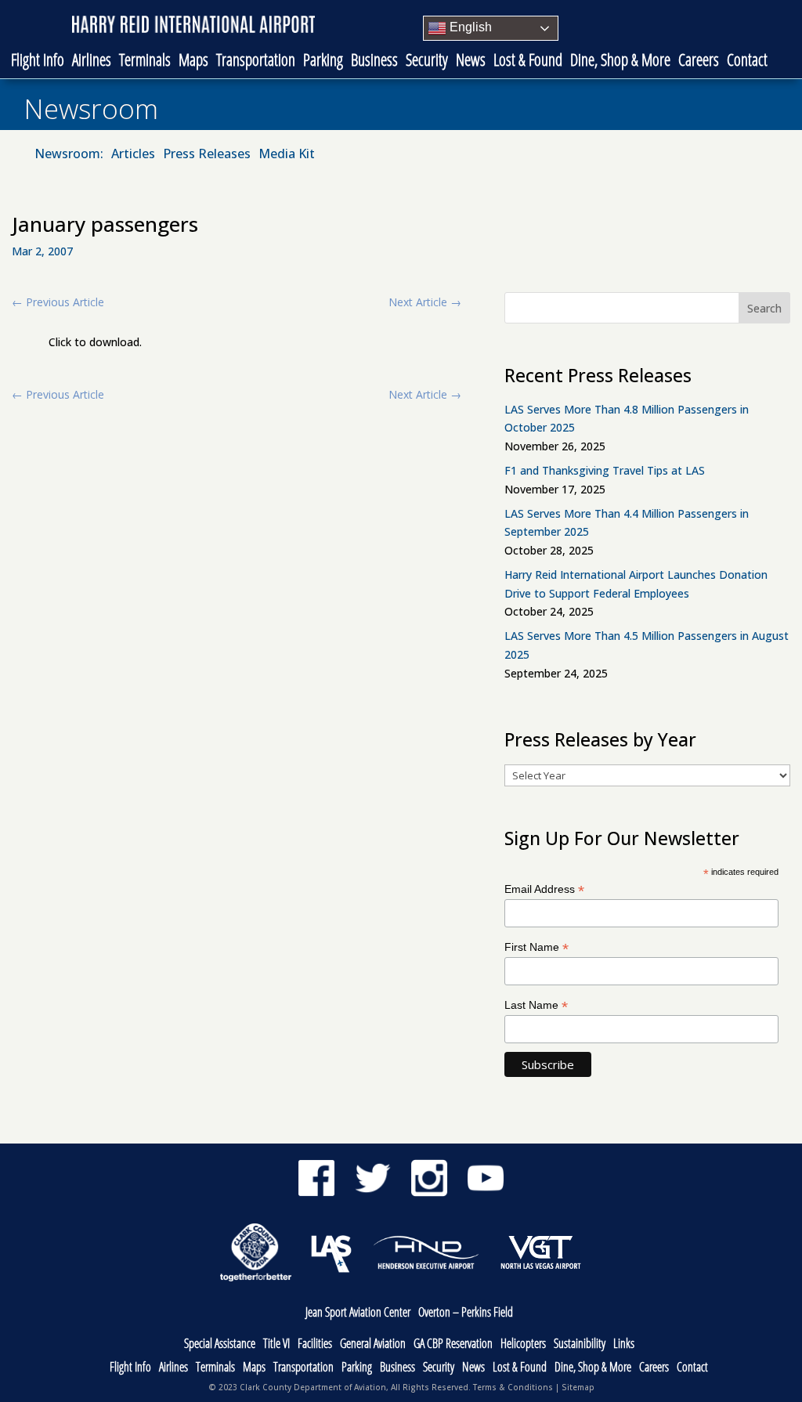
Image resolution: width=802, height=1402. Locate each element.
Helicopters (523, 1344)
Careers (698, 62)
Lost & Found (527, 62)
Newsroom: (68, 155)
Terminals (145, 62)
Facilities (315, 1344)
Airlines (91, 62)
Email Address (544, 889)
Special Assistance (219, 1344)
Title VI (276, 1344)
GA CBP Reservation (453, 1344)
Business (374, 62)
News (471, 62)
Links (623, 1344)
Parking (323, 62)
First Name (536, 947)
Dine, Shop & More (620, 62)
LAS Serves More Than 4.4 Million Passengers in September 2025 (626, 523)
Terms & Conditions (513, 1387)
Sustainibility (579, 1344)
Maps (193, 62)
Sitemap (578, 1387)
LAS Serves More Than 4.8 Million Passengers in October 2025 (626, 418)
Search (764, 308)
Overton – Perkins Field (465, 1313)
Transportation (255, 62)
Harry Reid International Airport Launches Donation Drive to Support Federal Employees (636, 584)
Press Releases (207, 155)
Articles (133, 155)
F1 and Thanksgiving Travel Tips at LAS (604, 470)
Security (427, 62)
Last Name (536, 1005)
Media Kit (286, 155)
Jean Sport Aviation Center (357, 1313)
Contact (747, 62)
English (469, 27)
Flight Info (37, 62)
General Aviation (373, 1344)
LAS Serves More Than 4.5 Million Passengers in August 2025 (646, 645)
